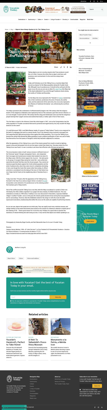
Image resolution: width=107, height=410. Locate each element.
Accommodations (84, 38)
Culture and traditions (33, 258)
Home (6, 29)
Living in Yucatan (55, 19)
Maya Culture (14, 48)
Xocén (45, 181)
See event (90, 107)
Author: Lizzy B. (20, 247)
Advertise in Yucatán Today (62, 379)
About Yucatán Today (85, 35)
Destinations (21, 19)
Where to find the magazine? (90, 176)
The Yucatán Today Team (62, 384)
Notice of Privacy (60, 381)
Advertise (83, 1)
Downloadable (74, 19)
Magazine (82, 19)
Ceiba (60, 98)
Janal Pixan (58, 89)
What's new (33, 398)
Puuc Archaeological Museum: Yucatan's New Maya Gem (85, 70)
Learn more (90, 221)
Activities (95, 38)
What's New (90, 19)
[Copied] (61, 67)
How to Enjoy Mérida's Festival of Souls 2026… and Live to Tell (86, 83)
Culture (40, 19)
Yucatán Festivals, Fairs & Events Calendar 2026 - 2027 (86, 58)
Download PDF (90, 172)
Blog (12, 29)
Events (46, 19)
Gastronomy (31, 19)
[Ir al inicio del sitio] (11, 12)
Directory (65, 19)
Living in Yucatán (35, 388)
